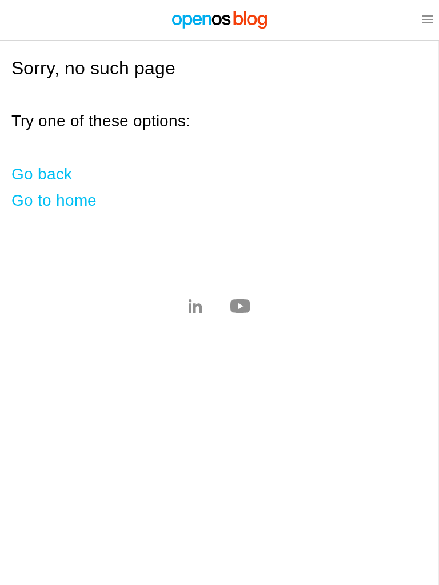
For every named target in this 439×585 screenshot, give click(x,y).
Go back (41, 174)
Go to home (54, 200)
